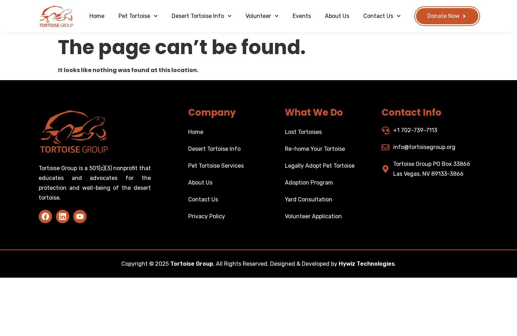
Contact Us (378, 16)
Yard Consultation (308, 199)
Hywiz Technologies (367, 263)
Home (96, 16)
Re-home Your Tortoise (315, 149)
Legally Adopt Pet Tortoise (320, 165)
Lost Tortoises (303, 132)
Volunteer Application (313, 216)
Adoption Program (309, 182)
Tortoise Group (191, 263)
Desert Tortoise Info (198, 16)
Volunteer (258, 16)
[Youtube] (80, 216)
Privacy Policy (206, 216)
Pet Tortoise (134, 16)
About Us (337, 16)
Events (302, 16)
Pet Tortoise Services (216, 165)
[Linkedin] (62, 216)
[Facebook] (45, 216)
